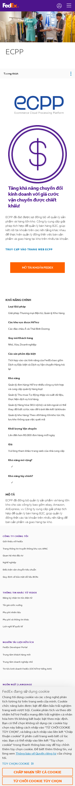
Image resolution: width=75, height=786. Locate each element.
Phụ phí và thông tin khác (16, 619)
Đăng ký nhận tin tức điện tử (17, 597)
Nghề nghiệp (9, 562)
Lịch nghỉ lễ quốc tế (13, 626)
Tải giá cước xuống (12, 605)
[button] (37, 73)
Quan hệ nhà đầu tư (13, 555)
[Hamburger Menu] (69, 2)
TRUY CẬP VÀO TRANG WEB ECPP (29, 249)
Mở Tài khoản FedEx (37, 267)
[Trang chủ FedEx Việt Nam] (12, 5)
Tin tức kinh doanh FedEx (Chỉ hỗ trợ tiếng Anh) (27, 668)
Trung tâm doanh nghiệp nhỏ (18, 661)
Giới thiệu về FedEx (13, 541)
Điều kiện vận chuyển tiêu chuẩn (19, 569)
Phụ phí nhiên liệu (12, 612)
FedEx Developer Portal (15, 647)
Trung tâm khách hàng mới (17, 654)
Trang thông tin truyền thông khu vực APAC (25, 548)
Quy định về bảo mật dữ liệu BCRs (20, 576)
